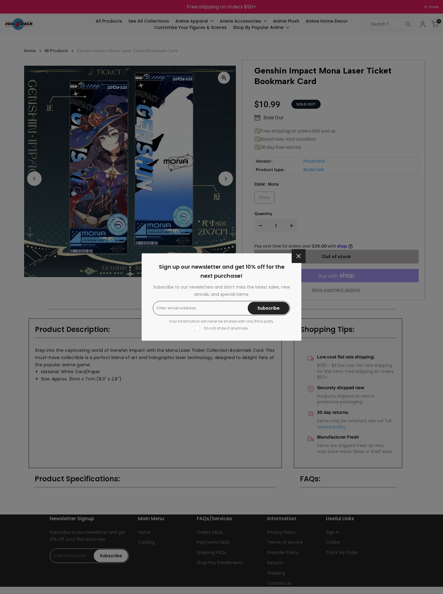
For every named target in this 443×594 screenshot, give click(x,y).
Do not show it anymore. (226, 328)
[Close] (299, 256)
